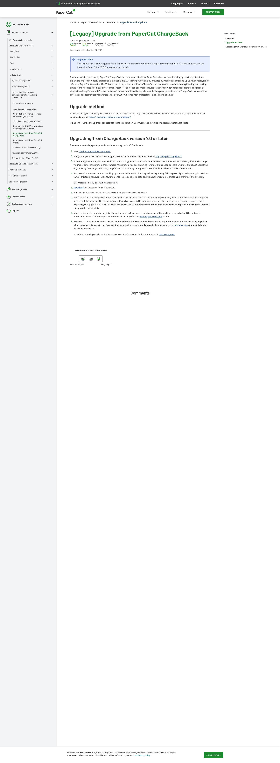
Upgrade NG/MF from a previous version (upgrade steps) (27, 115)
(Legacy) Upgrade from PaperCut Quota (27, 141)
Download (79, 187)
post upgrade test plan (150, 216)
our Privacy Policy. (142, 755)
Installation (15, 57)
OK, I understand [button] (213, 755)
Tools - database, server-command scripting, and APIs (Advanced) (24, 95)
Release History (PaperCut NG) (25, 152)
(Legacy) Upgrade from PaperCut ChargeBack (27, 134)
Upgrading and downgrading (24, 109)
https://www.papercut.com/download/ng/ (110, 116)
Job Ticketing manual (18, 181)
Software (151, 12)
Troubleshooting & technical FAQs (26, 147)
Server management (21, 86)
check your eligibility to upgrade (95, 151)
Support (205, 3)
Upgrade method (234, 42)
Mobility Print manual (18, 175)
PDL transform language (22, 103)
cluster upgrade (167, 234)
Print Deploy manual (17, 169)
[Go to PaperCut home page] (65, 12)
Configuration (16, 69)
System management (21, 80)
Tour (12, 63)
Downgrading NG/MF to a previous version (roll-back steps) (28, 127)
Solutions (170, 12)
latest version (182, 225)
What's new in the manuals (20, 40)
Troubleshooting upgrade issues (27, 121)
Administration (16, 75)
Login (191, 3)
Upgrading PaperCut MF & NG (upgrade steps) (99, 67)
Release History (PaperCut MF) (25, 158)
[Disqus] (140, 341)
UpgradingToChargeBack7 (168, 156)
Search (218, 3)
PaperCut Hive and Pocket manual (23, 163)
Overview (14, 51)
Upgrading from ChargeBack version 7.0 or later (246, 46)
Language (176, 3)
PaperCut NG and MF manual (21, 45)
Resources (188, 12)
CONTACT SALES (213, 12)
